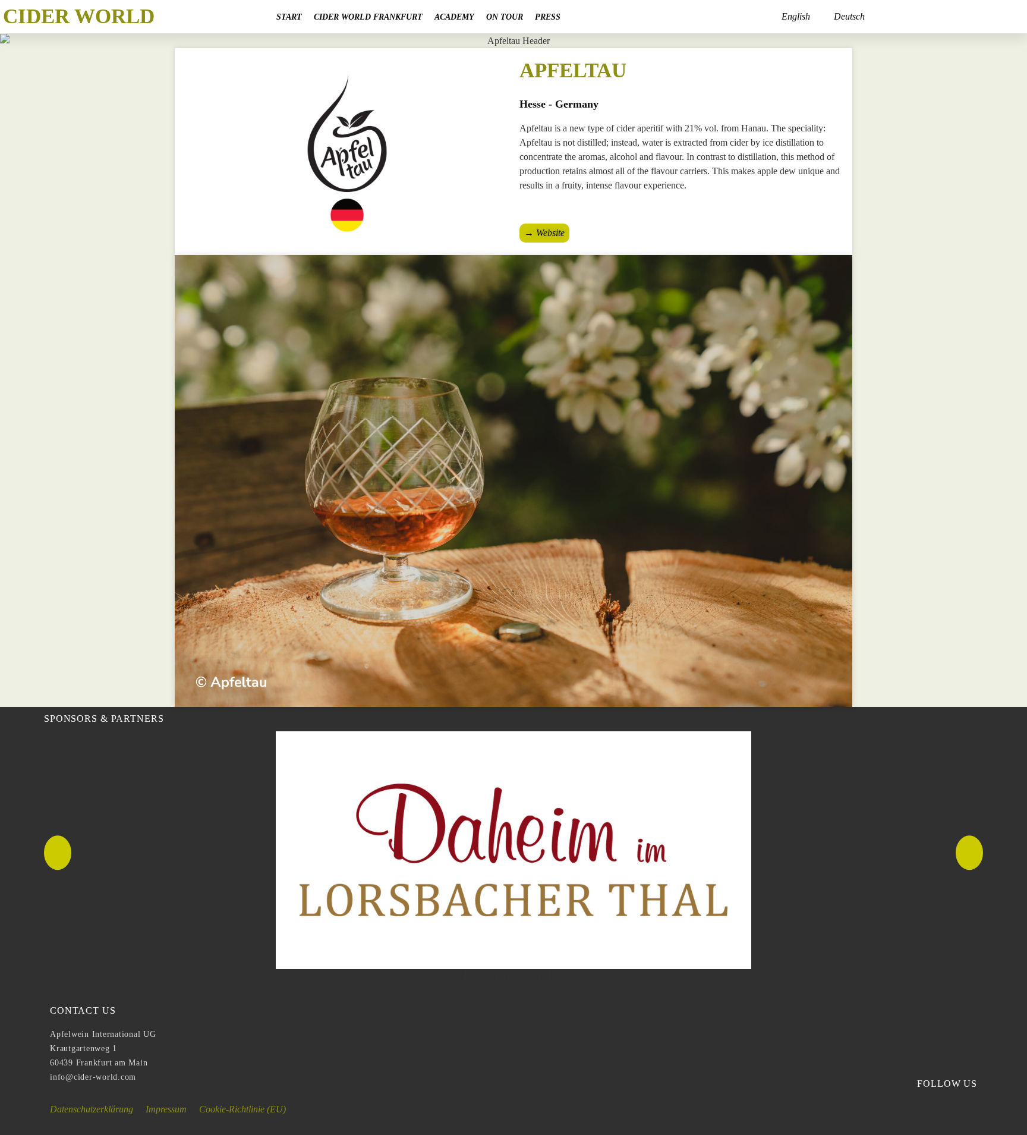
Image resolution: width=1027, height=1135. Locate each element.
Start (289, 16)
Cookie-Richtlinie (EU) (242, 1109)
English (796, 16)
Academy (454, 16)
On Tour (504, 16)
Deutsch (849, 16)
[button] (57, 852)
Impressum (166, 1109)
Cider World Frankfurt (368, 16)
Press (547, 16)
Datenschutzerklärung (91, 1109)
